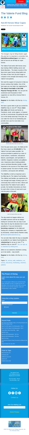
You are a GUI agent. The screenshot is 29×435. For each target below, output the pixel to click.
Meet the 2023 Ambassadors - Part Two (10, 334)
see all (3, 362)
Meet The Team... (5, 338)
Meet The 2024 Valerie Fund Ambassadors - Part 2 (12, 326)
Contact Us (14, 397)
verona (10, 260)
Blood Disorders (6, 352)
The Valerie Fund (10, 25)
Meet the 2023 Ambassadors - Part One (10, 336)
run (24, 260)
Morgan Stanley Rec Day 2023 (8, 343)
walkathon (19, 260)
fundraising (16, 262)
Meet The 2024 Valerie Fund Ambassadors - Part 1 (12, 328)
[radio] (15, 307)
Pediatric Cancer (6, 360)
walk (14, 260)
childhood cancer (6, 356)
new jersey (9, 262)
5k (6, 260)
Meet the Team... (5, 332)
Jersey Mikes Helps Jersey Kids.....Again (10, 330)
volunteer (23, 262)
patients (3, 265)
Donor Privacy (14, 412)
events (3, 262)
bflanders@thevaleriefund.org (11, 234)
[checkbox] (14, 307)
